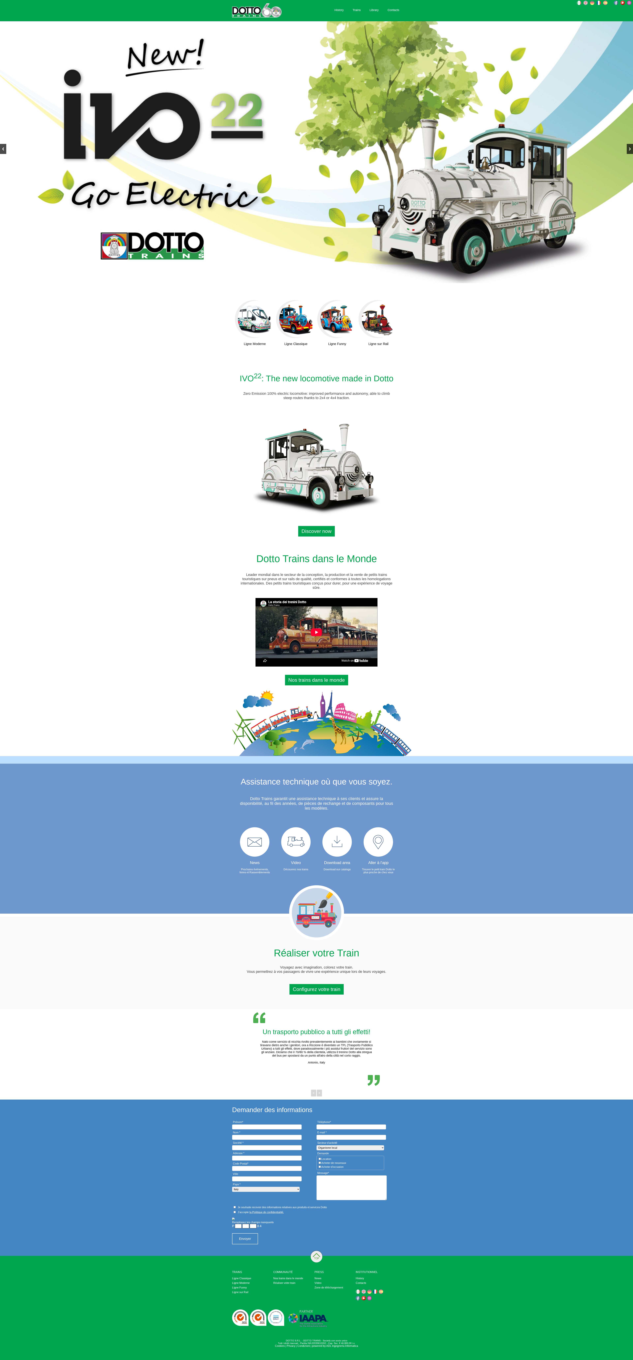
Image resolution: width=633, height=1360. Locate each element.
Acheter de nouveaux (333, 1163)
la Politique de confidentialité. (266, 1212)
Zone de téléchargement (329, 1287)
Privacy (291, 1346)
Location (326, 1159)
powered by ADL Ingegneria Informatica (335, 1346)
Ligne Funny (239, 1287)
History (339, 10)
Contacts (393, 10)
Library (374, 10)
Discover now (316, 531)
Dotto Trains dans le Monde (316, 558)
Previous (3, 149)
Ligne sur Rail (240, 1292)
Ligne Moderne (241, 1283)
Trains (357, 10)
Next (630, 149)
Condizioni (303, 1346)
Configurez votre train (316, 989)
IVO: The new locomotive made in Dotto (316, 378)
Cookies (280, 1346)
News (318, 1278)
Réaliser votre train (284, 1283)
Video (318, 1283)
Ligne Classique (241, 1278)
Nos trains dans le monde (316, 680)
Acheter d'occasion (332, 1167)
